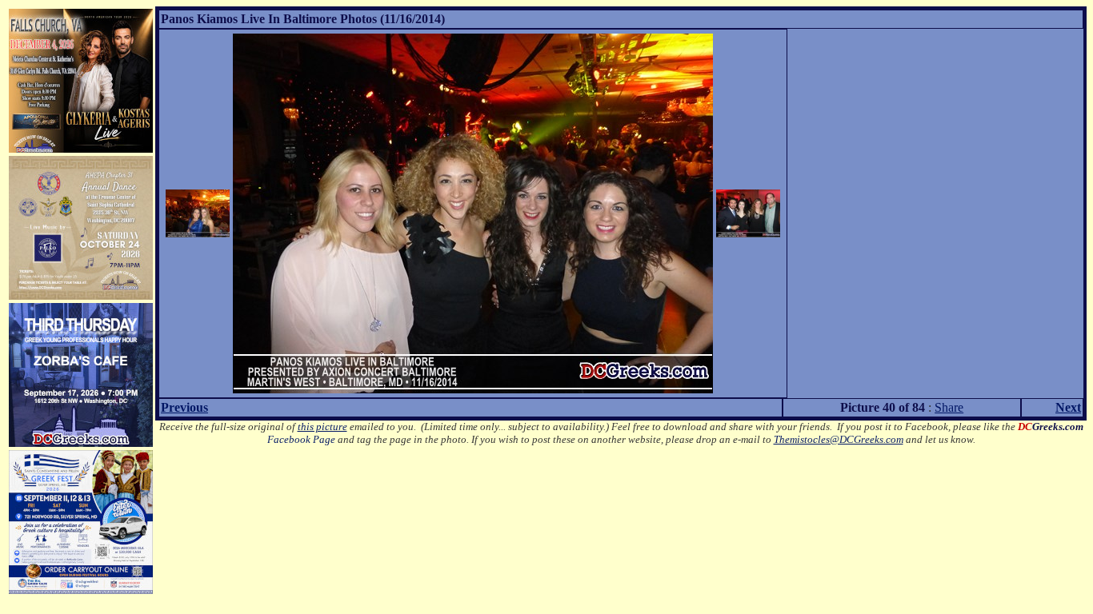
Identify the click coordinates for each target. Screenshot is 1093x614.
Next (1068, 407)
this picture (322, 427)
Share (949, 407)
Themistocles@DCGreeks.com (838, 439)
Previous (184, 407)
